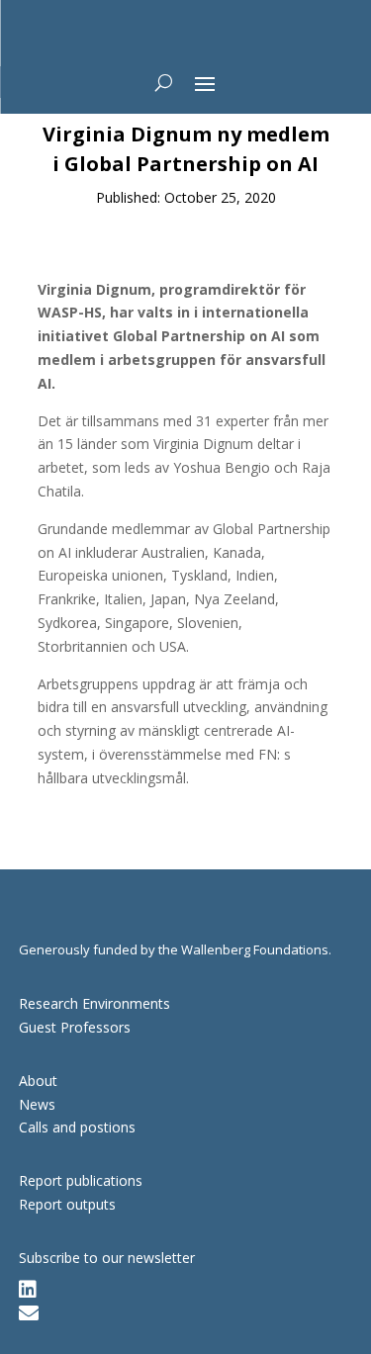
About (38, 1080)
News (37, 1104)
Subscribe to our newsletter (107, 1257)
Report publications (80, 1180)
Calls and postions (77, 1127)
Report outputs (67, 1204)
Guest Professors (75, 1027)
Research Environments (94, 1003)
